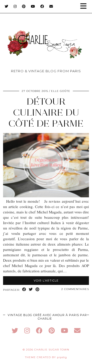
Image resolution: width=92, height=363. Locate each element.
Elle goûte (60, 91)
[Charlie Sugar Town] (46, 36)
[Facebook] (42, 6)
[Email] (51, 6)
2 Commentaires (75, 289)
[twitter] (15, 330)
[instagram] (27, 330)
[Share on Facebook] (24, 289)
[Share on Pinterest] (37, 289)
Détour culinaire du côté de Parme (46, 112)
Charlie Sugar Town (51, 349)
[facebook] (39, 330)
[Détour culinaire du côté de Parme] (46, 195)
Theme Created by (46, 357)
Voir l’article (46, 280)
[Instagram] (15, 6)
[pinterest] (52, 330)
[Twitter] (6, 6)
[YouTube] (33, 6)
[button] (85, 6)
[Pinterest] (24, 6)
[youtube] (64, 330)
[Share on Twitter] (31, 289)
